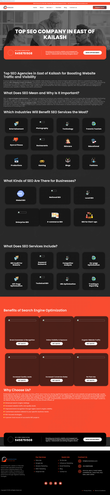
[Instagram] (50, 483)
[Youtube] (60, 483)
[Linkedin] (55, 483)
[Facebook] (46, 483)
